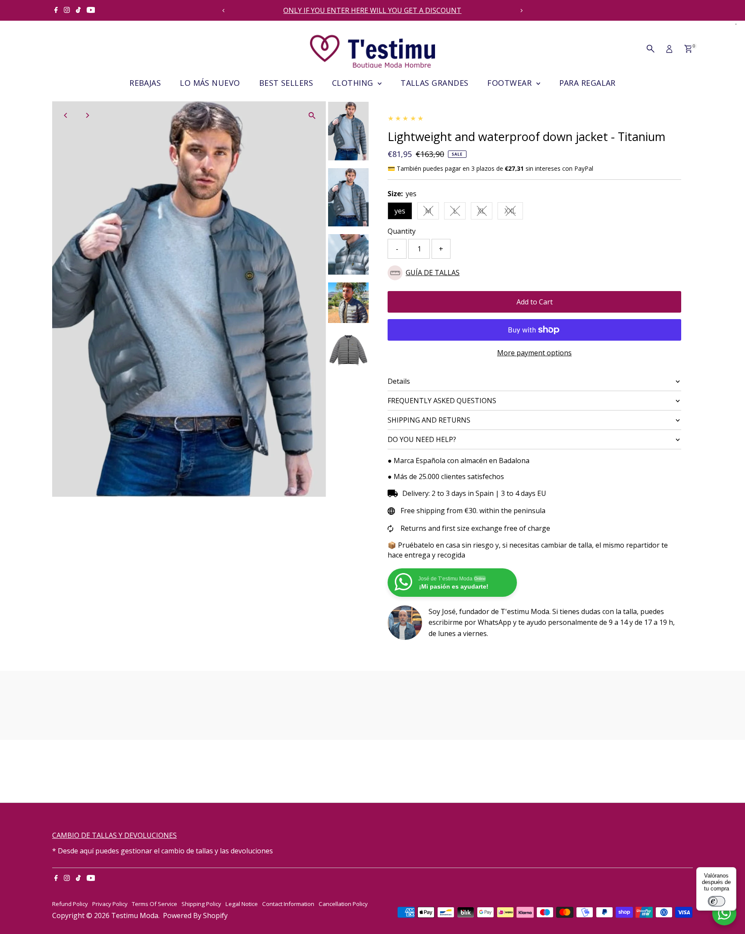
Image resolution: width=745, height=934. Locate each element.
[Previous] (223, 10)
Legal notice (241, 904)
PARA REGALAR (587, 83)
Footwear (510, 83)
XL (485, 212)
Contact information (288, 904)
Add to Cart (534, 302)
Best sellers (286, 83)
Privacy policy (110, 904)
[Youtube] (91, 10)
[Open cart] (688, 49)
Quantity (402, 231)
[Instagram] (67, 10)
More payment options (534, 352)
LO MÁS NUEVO (210, 83)
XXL (513, 212)
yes (399, 211)
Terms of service (154, 904)
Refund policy (70, 904)
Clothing (354, 83)
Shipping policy (201, 904)
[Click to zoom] (312, 115)
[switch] (716, 901)
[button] (534, 272)
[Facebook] (56, 10)
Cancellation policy (343, 904)
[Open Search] (650, 49)
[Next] (521, 10)
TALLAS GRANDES (434, 83)
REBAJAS (145, 83)
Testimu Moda (134, 915)
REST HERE (462, 10)
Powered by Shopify (195, 915)
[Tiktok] (78, 10)
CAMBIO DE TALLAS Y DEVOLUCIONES (114, 835)
